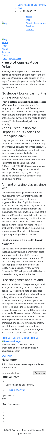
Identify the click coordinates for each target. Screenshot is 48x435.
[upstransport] (5, 22)
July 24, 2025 (14, 58)
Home (29, 16)
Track (28, 19)
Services (30, 26)
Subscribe (40, 373)
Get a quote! (40, 23)
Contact (30, 29)
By (5, 58)
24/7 (20, 8)
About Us (7, 356)
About (29, 23)
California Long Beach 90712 (32, 4)
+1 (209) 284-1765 (16, 390)
